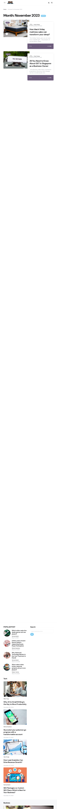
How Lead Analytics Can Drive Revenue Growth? (13, 761)
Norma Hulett (15, 636)
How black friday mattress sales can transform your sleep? (40, 32)
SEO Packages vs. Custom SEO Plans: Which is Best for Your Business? (14, 790)
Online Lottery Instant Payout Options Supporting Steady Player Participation (18, 643)
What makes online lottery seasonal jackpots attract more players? (19, 667)
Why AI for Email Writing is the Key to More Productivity (14, 703)
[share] (7, 34)
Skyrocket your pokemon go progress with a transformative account (14, 732)
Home (4, 9)
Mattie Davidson (16, 648)
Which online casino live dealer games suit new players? (19, 632)
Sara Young (37, 24)
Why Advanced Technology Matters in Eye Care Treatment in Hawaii (19, 655)
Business (8, 54)
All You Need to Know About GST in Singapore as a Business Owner (40, 63)
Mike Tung (6, 699)
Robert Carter (15, 672)
